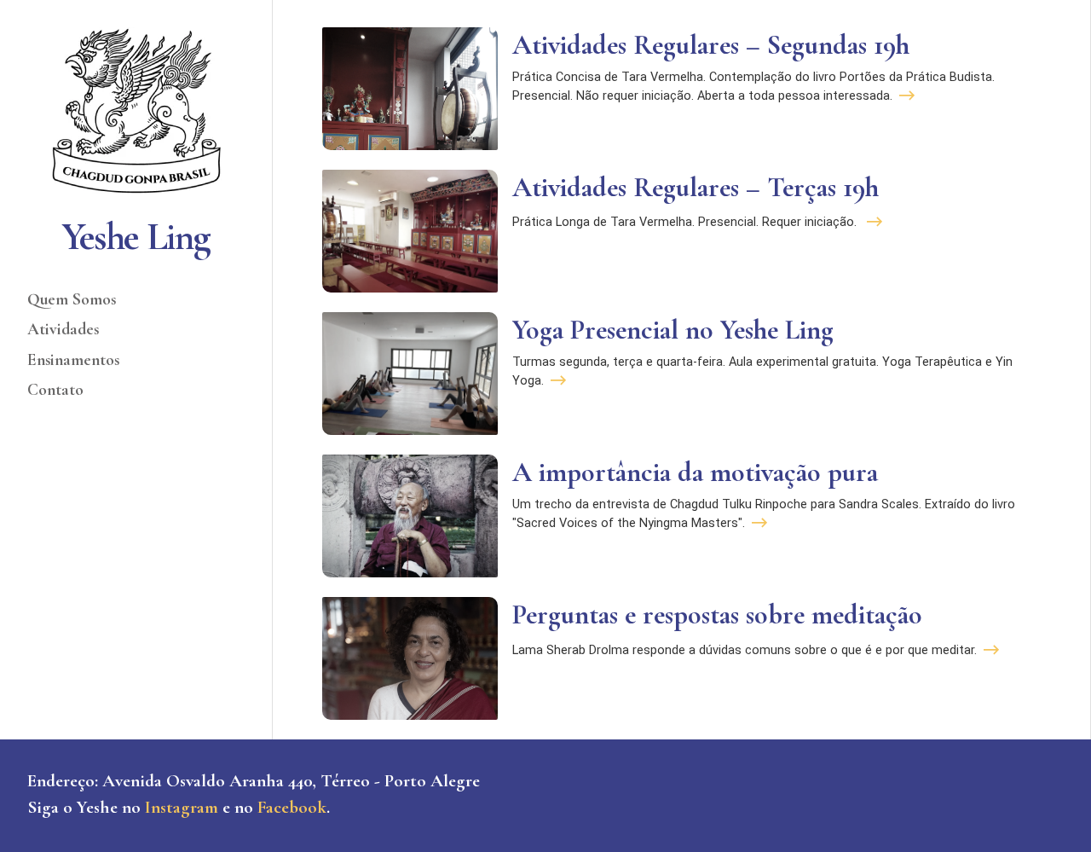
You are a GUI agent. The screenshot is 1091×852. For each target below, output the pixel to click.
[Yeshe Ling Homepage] (136, 110)
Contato (55, 390)
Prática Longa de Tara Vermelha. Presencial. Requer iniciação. (686, 222)
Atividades (63, 329)
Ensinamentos (73, 360)
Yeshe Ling (136, 236)
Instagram (181, 807)
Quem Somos (71, 299)
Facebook (291, 807)
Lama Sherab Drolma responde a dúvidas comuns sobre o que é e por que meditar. (744, 650)
